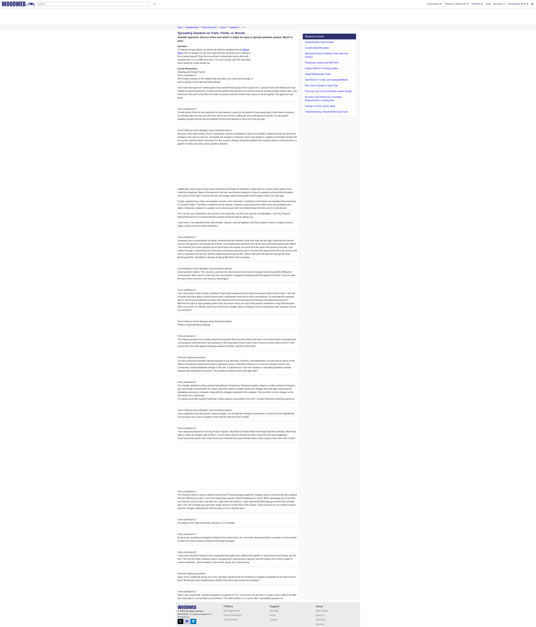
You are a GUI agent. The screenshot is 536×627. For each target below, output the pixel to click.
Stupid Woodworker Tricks (318, 74)
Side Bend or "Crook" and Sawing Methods (326, 80)
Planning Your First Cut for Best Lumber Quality (328, 91)
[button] (180, 621)
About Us (320, 615)
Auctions (320, 624)
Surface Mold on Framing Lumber (321, 68)
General (223, 27)
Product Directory (456, 4)
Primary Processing (209, 27)
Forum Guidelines (232, 615)
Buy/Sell (498, 4)
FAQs (272, 615)
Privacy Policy (231, 619)
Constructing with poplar (317, 48)
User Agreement (232, 611)
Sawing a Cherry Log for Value (320, 106)
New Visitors (322, 611)
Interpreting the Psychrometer (319, 42)
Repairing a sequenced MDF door (322, 62)
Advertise (320, 619)
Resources (433, 4)
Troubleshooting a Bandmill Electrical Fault (326, 112)
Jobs (488, 4)
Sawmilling (233, 27)
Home (180, 27)
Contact (273, 619)
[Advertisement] (268, 16)
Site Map (274, 611)
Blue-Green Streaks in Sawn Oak (321, 85)
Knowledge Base (517, 4)
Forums (476, 4)
